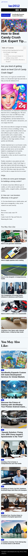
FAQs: (7, 54)
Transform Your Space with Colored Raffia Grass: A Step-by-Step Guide (12, 331)
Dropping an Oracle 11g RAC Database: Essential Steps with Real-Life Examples (14, 489)
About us (4, 553)
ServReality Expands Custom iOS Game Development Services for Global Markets (13, 375)
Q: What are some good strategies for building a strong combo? (14, 57)
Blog (2, 370)
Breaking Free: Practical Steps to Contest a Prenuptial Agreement (11, 516)
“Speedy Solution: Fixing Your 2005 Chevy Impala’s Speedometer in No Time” (12, 434)
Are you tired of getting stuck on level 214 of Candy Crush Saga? (13, 51)
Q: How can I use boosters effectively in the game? (15, 60)
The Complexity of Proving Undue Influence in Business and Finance (12, 296)
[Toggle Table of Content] (23, 48)
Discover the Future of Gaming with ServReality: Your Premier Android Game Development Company (13, 405)
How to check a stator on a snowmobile (13, 313)
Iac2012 (14, 6)
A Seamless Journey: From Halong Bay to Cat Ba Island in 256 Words (13, 542)
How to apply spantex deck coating (12, 260)
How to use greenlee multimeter (11, 243)
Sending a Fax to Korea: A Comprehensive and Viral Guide (11, 462)
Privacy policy (23, 551)
